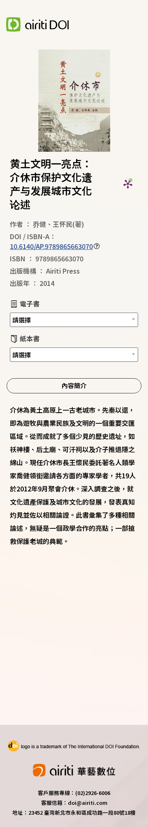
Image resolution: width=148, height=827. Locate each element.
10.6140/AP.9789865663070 (51, 246)
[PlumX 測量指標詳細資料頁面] (128, 184)
